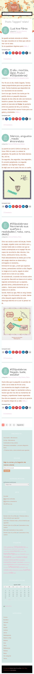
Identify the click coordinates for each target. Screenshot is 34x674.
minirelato (22, 560)
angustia (6, 549)
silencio (15, 570)
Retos (15, 78)
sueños (26, 569)
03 (5, 29)
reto (10, 570)
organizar (10, 564)
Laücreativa (13, 670)
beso (10, 549)
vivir (14, 573)
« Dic (9, 599)
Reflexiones (13, 32)
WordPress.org (8, 504)
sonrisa (20, 570)
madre (7, 556)
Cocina (5, 617)
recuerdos (6, 567)
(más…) (26, 46)
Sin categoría (21, 78)
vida (11, 572)
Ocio (5, 643)
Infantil (5, 627)
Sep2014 (5, 31)
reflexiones (13, 566)
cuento (22, 551)
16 (5, 70)
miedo (6, 560)
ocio (5, 564)
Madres (6, 640)
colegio (22, 549)
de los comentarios (10, 501)
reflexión (22, 567)
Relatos (19, 32)
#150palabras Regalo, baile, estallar (18, 372)
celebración (14, 549)
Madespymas (7, 635)
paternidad (21, 564)
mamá (14, 557)
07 (5, 224)
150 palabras (8, 547)
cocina (19, 549)
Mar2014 (5, 72)
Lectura (6, 630)
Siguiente (20, 425)
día (25, 551)
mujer (14, 562)
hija (13, 553)
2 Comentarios (8, 212)
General (24, 31)
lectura (27, 554)
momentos (8, 562)
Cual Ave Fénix (19, 28)
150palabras (20, 547)
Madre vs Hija (17, 377)
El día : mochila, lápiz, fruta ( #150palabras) (19, 73)
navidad (20, 562)
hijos (18, 554)
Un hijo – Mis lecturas (9, 440)
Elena (5, 530)
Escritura (19, 31)
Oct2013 (5, 138)
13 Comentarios (8, 125)
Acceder (6, 496)
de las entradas (9, 499)
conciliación (15, 551)
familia (7, 553)
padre (16, 564)
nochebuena (26, 562)
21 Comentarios (8, 358)
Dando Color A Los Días (10, 516)
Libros (5, 632)
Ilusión (22, 554)
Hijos (5, 625)
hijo (16, 554)
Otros (5, 645)
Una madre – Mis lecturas (10, 437)
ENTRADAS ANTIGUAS (10, 482)
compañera (7, 551)
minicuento (13, 559)
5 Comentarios (8, 413)
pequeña (27, 564)
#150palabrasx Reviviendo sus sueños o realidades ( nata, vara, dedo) (16, 229)
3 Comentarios (8, 59)
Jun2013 (5, 372)
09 (5, 136)
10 (5, 369)
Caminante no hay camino (11, 443)
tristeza (6, 573)
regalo (26, 567)
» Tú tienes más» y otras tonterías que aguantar (17, 450)
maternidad (21, 557)
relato (6, 570)
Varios (27, 78)
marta (5, 520)
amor (27, 547)
